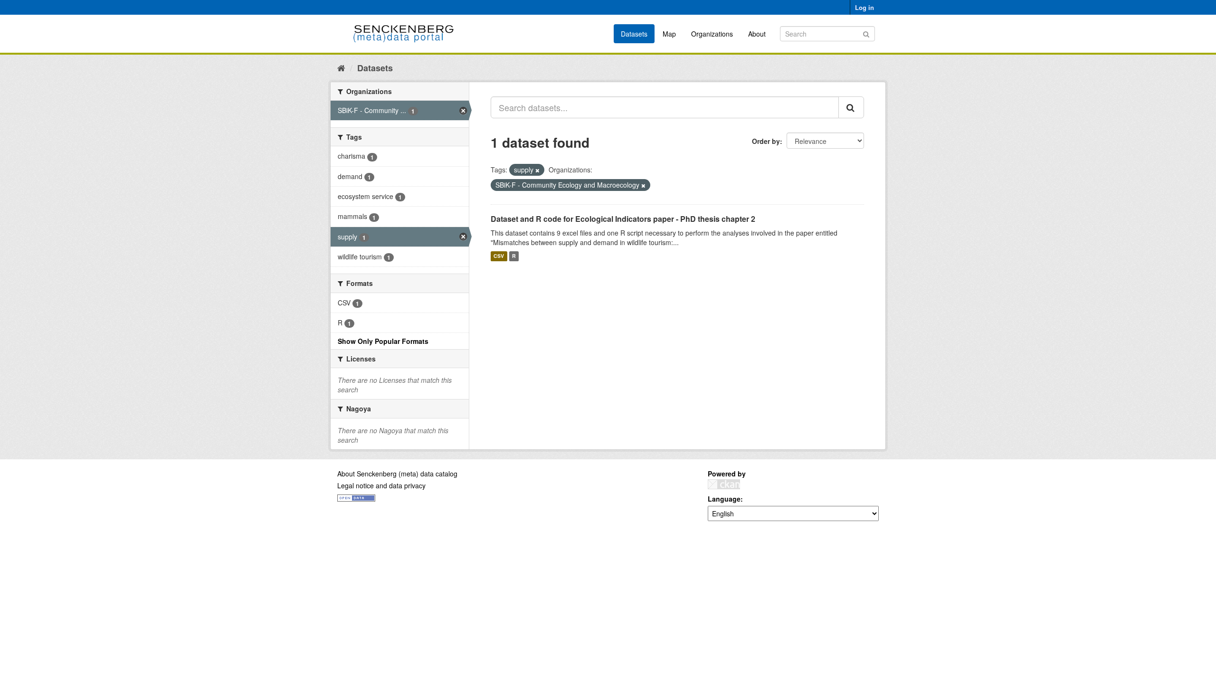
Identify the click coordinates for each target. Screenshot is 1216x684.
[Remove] (537, 170)
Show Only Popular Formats (383, 341)
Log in (864, 7)
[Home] (341, 67)
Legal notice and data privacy (381, 485)
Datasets (634, 33)
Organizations (712, 33)
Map (669, 33)
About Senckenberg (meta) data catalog (397, 473)
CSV (499, 256)
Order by (766, 141)
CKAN (724, 484)
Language (724, 499)
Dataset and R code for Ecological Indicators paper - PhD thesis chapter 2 (623, 218)
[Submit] (866, 33)
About (757, 33)
